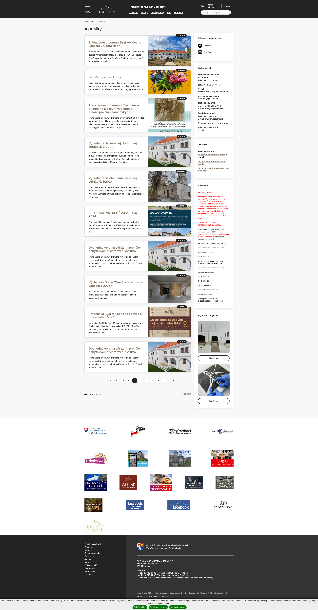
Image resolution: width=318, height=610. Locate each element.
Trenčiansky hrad (92, 544)
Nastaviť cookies (178, 607)
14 (147, 380)
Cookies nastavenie (159, 593)
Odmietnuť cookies (158, 607)
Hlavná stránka (89, 21)
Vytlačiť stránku (95, 394)
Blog (169, 12)
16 (158, 380)
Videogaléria (90, 571)
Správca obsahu (164, 596)
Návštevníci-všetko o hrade (211, 154)
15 (153, 380)
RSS (202, 6)
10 (123, 380)
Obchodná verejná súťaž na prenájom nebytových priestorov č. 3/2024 (116, 249)
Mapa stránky (211, 6)
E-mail (201, 130)
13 (141, 380)
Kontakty (178, 12)
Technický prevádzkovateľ (147, 596)
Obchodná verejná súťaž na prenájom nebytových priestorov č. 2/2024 (116, 350)
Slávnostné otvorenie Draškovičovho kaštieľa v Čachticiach (115, 44)
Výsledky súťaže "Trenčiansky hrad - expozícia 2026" (115, 284)
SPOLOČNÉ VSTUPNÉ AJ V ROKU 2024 (113, 214)
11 (128, 380)
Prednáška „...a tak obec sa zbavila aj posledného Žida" (115, 315)
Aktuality (88, 550)
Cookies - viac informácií (198, 593)
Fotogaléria (89, 568)
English (226, 6)
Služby (144, 12)
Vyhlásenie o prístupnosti (217, 593)
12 (135, 380)
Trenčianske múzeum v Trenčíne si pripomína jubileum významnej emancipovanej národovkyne (114, 108)
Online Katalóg (91, 565)
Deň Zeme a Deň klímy (105, 77)
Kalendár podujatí (92, 553)
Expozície (89, 556)
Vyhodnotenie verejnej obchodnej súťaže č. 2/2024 (113, 145)
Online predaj (157, 12)
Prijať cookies (140, 607)
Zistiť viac (214, 358)
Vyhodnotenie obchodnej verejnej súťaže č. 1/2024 (113, 179)
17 (164, 380)
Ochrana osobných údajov (178, 593)
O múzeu (133, 12)
